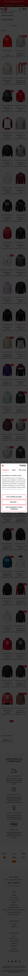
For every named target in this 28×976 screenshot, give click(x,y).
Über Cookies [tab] (22, 470)
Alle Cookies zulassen (14, 497)
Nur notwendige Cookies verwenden (14, 508)
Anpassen (13, 502)
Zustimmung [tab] (5, 470)
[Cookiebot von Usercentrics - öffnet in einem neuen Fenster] (19, 466)
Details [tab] (14, 470)
